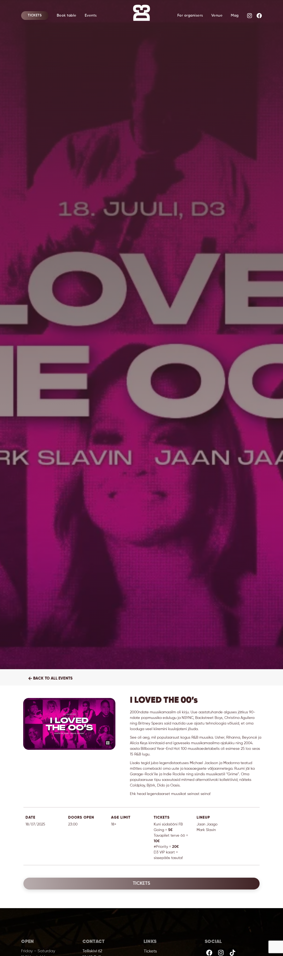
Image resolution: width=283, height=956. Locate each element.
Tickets (35, 15)
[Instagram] (249, 15)
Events (91, 15)
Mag (235, 15)
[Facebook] (259, 15)
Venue (217, 15)
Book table (66, 15)
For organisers (190, 15)
